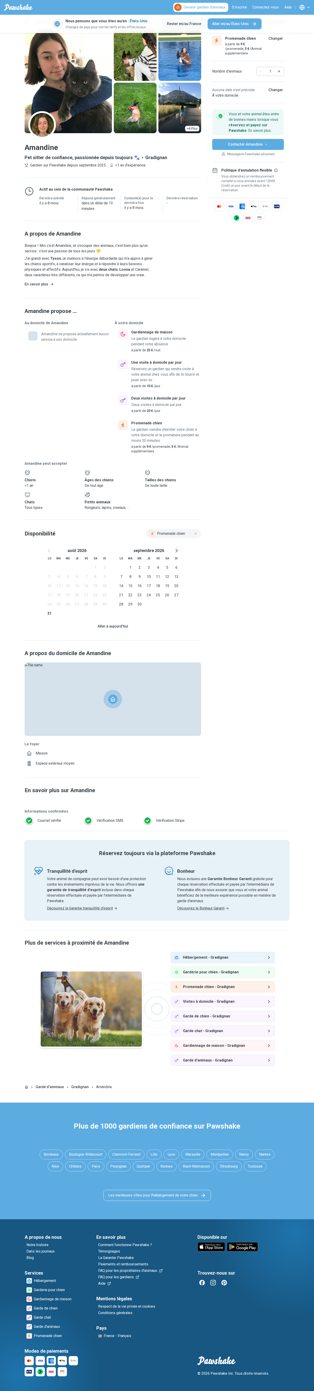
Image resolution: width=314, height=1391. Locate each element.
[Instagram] (213, 1282)
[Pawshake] (18, 7)
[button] (248, 122)
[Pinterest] (224, 1282)
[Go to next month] (176, 550)
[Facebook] (202, 1282)
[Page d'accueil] (26, 1087)
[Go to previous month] (49, 550)
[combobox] (173, 533)
